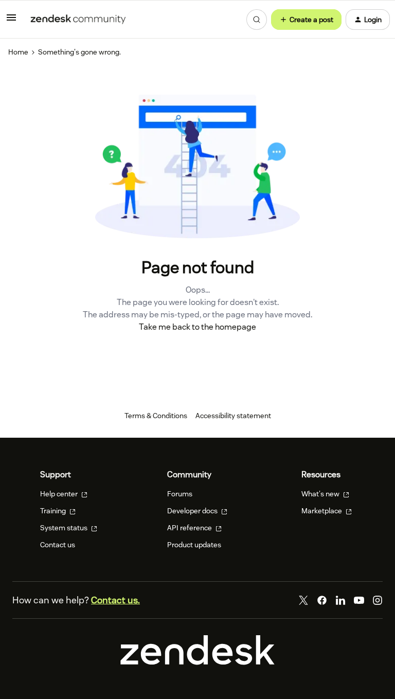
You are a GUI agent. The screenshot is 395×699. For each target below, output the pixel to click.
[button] (11, 21)
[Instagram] (377, 600)
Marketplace (322, 510)
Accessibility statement (233, 415)
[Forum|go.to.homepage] (78, 19)
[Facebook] (322, 600)
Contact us (57, 544)
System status (64, 527)
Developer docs (193, 510)
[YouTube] (359, 600)
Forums (179, 493)
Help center (59, 493)
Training (53, 510)
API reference (190, 527)
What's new (321, 493)
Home (18, 52)
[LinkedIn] (340, 600)
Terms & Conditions (155, 415)
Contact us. (115, 600)
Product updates (194, 544)
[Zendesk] (197, 662)
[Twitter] (303, 600)
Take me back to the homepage (197, 326)
